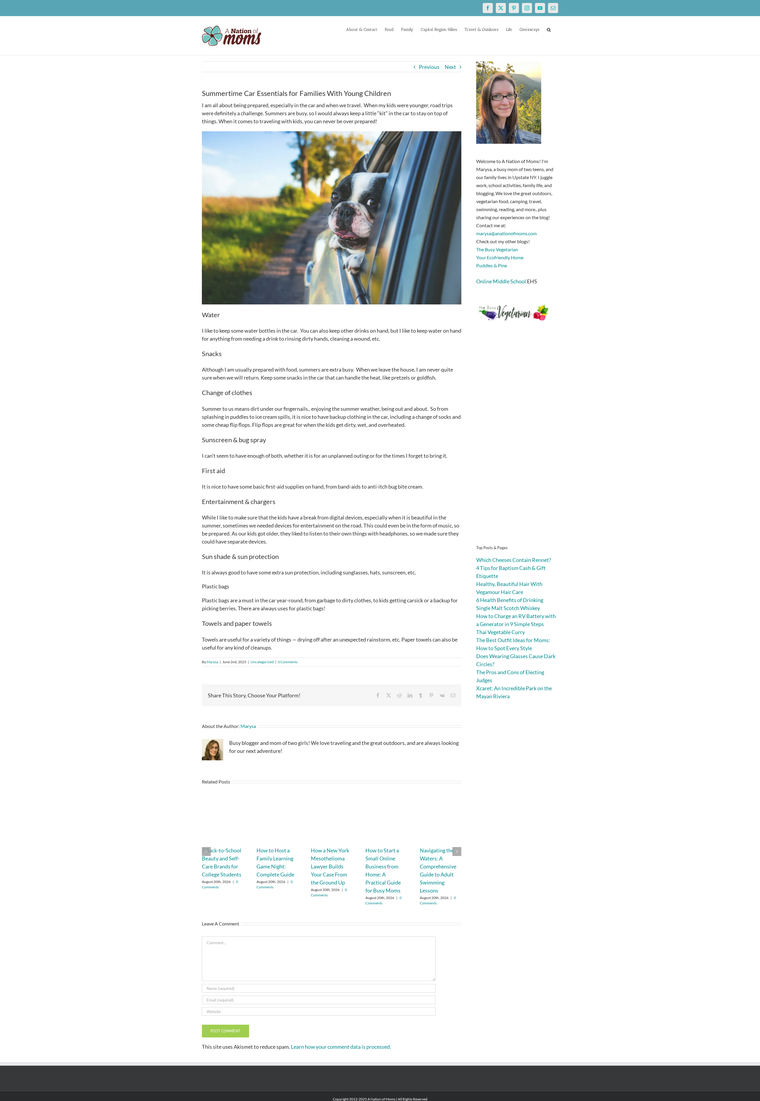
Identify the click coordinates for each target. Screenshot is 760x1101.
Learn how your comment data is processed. (341, 1046)
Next (450, 67)
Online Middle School (501, 281)
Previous (429, 67)
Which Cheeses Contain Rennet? (513, 560)
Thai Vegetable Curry (500, 632)
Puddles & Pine (491, 265)
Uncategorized (262, 662)
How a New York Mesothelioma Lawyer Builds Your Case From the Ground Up (330, 866)
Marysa (212, 662)
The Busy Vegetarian (497, 249)
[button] (549, 29)
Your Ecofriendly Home (499, 257)
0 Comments (287, 662)
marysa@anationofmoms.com (506, 233)
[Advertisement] (517, 442)
